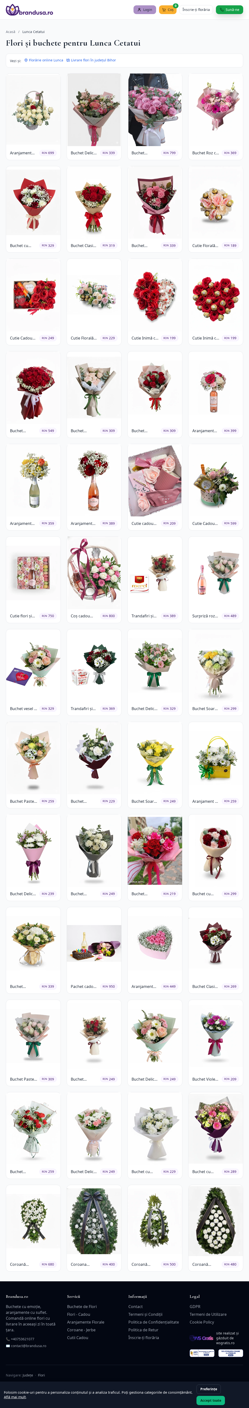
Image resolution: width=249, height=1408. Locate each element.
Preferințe (208, 1389)
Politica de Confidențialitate (153, 1322)
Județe (28, 1375)
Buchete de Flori (82, 1306)
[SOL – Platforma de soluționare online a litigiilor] (230, 1353)
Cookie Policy (202, 1322)
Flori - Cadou (78, 1314)
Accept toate (210, 1400)
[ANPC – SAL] (202, 1353)
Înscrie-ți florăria (196, 9)
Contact (135, 1306)
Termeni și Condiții (145, 1314)
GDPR (195, 1306)
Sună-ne (232, 9)
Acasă (10, 31)
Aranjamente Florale (85, 1322)
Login (147, 9)
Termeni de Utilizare (208, 1314)
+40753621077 (22, 1339)
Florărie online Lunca (46, 60)
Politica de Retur (143, 1330)
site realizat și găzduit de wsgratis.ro (227, 1338)
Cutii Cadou (77, 1337)
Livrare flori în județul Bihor (93, 60)
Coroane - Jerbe (81, 1330)
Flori (41, 1375)
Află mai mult (15, 1397)
